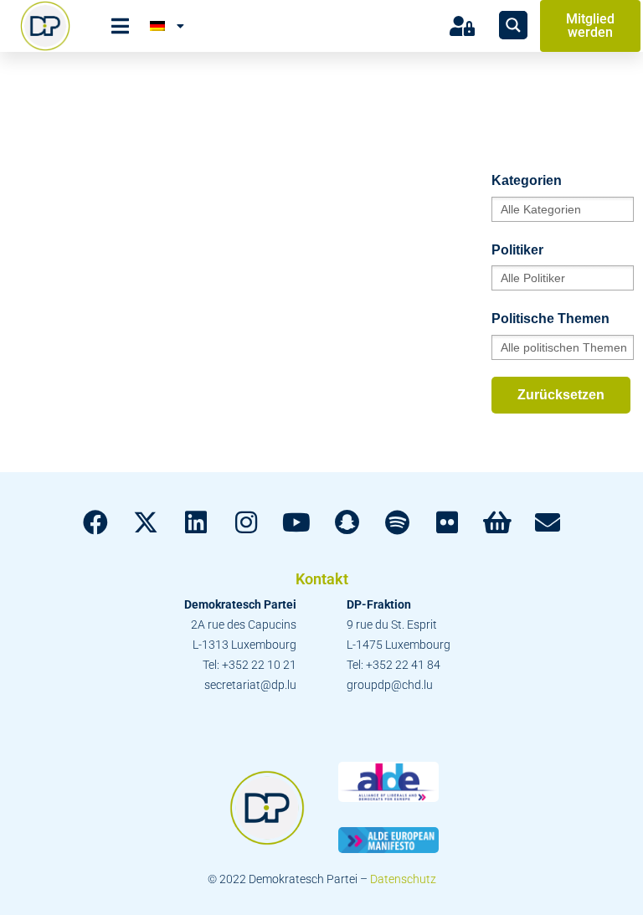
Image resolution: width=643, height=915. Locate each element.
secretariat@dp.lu (250, 684)
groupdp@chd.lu (390, 684)
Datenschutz (403, 879)
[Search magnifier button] (513, 25)
